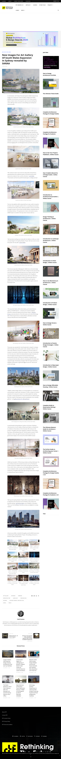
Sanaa (4, 602)
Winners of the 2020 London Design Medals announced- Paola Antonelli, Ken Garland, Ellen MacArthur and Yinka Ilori (33, 665)
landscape (15, 598)
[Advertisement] (30, 22)
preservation (23, 598)
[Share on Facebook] (32, 596)
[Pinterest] (38, 596)
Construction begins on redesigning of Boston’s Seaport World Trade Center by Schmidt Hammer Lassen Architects (20, 665)
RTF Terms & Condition (7, 724)
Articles (28, 5)
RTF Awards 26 (19, 5)
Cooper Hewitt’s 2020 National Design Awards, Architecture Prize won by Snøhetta (7, 663)
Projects (50, 5)
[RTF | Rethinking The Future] (8, 7)
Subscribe (28, 1)
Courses (35, 5)
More (22, 10)
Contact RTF (4, 715)
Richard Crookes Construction (17, 600)
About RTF (4, 712)
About (9, 1)
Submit (17, 10)
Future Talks (42, 5)
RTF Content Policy (6, 718)
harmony (20, 595)
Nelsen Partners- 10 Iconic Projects (13, 636)
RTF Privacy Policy (6, 721)
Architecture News (6, 52)
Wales (10, 602)
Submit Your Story (18, 1)
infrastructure (6, 598)
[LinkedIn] (36, 596)
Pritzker (5, 600)
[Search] (58, 10)
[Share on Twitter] (34, 596)
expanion (13, 595)
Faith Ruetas (20, 619)
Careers (4, 1)
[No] (59, 755)
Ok (30, 756)
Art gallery (5, 595)
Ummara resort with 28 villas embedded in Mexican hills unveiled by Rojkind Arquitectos (27, 637)
